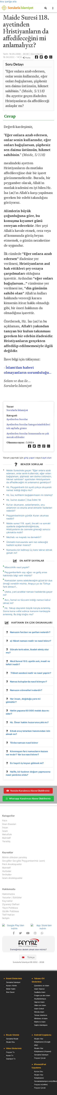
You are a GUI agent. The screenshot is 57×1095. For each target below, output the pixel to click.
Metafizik (7, 834)
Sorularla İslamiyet (17, 410)
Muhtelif (6, 837)
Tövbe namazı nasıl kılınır (24, 742)
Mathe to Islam (39, 1022)
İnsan (5, 827)
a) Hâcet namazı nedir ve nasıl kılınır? (30, 640)
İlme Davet (10, 992)
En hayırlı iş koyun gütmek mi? (27, 763)
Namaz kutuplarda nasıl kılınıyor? (28, 681)
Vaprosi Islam (39, 1002)
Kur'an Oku (38, 1071)
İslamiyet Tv (11, 1059)
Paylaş (27, 57)
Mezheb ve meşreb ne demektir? (23, 537)
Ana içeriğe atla (8, 1)
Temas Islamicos (40, 1015)
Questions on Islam (41, 986)
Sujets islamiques (41, 1025)
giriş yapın (29, 457)
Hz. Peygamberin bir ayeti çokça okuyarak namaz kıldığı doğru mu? (29, 488)
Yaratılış (6, 841)
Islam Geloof (39, 1009)
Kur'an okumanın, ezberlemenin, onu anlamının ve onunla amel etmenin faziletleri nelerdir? (29, 507)
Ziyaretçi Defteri (10, 904)
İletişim (6, 918)
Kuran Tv (9, 1055)
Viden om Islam (40, 1005)
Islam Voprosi (39, 989)
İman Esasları (9, 824)
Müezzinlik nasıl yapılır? (17, 567)
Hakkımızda (8, 894)
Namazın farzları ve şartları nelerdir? (30, 632)
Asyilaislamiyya (40, 999)
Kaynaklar (7, 901)
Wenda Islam (39, 1012)
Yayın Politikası (10, 907)
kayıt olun (46, 457)
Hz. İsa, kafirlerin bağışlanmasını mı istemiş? (29, 495)
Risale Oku (10, 1042)
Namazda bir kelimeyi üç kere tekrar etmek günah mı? (29, 551)
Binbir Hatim (10, 989)
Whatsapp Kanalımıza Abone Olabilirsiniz (30, 798)
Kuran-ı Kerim (11, 986)
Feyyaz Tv (10, 1052)
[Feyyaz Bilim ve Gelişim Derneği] (28, 943)
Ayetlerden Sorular (17, 419)
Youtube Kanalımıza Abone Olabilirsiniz (30, 790)
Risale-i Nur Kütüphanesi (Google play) (42, 1042)
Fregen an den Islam (42, 995)
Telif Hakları (8, 914)
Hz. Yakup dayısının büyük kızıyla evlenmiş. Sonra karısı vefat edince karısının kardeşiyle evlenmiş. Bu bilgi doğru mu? (27, 611)
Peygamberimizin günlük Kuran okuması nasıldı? (27, 517)
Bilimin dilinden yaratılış (14, 857)
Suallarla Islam (39, 992)
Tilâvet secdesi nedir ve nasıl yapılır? (30, 673)
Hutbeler (6, 871)
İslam (5, 831)
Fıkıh (4, 820)
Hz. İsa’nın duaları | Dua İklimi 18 (23, 500)
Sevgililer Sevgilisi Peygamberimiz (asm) (23, 860)
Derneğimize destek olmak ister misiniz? (28, 949)
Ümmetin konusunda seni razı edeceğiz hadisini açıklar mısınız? (27, 543)
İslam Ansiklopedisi (12, 878)
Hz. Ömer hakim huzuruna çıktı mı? (29, 722)
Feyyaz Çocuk (40, 1058)
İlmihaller (7, 874)
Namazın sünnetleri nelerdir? (26, 690)
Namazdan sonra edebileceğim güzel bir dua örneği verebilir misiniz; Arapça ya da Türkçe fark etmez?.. (27, 583)
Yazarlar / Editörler (12, 897)
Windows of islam (41, 1018)
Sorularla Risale (12, 1039)
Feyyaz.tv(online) (41, 1084)
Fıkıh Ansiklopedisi (12, 864)
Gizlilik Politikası (10, 911)
